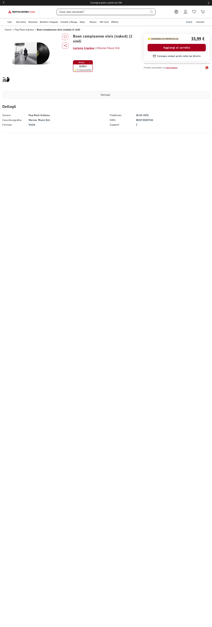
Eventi (189, 22)
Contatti (200, 22)
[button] (65, 45)
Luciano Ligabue (83, 48)
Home (8, 29)
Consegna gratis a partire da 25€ (106, 2)
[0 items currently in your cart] (203, 12)
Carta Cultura (172, 67)
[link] (176, 11)
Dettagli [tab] (105, 95)
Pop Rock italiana (24, 29)
